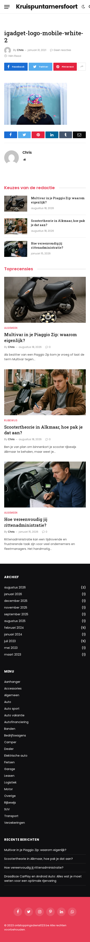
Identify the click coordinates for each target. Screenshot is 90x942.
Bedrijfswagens (15, 735)
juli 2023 (10, 641)
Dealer (9, 749)
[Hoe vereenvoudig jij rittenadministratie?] (15, 249)
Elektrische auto (15, 755)
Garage (9, 769)
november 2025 (15, 607)
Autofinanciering (16, 722)
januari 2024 (13, 634)
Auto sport (11, 708)
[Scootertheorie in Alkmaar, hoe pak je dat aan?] (15, 226)
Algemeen (11, 695)
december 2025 (15, 601)
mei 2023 (11, 648)
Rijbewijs (10, 802)
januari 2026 (13, 594)
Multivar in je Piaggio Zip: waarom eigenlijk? (35, 850)
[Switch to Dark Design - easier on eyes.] (83, 7)
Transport (11, 816)
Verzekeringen (14, 823)
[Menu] (7, 7)
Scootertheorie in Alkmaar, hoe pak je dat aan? (38, 859)
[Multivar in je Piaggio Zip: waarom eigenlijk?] (15, 204)
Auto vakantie (14, 715)
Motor (8, 789)
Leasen (9, 776)
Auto (7, 702)
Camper (10, 742)
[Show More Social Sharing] (82, 67)
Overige (10, 796)
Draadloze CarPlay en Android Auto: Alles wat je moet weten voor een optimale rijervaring (43, 878)
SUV (7, 809)
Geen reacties (62, 50)
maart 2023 (12, 654)
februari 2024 (14, 628)
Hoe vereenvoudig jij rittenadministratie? (47, 245)
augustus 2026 (15, 587)
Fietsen (9, 762)
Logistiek (10, 782)
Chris (20, 50)
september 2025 (16, 614)
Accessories (13, 688)
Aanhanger (12, 682)
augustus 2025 (15, 621)
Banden (9, 729)
